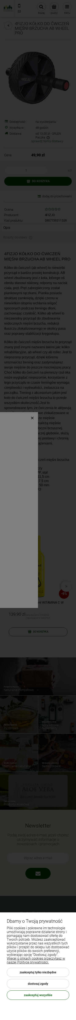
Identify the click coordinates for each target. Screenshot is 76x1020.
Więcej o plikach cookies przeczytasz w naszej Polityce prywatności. (36, 960)
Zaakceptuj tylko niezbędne (38, 972)
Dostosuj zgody (38, 983)
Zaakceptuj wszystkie (38, 995)
